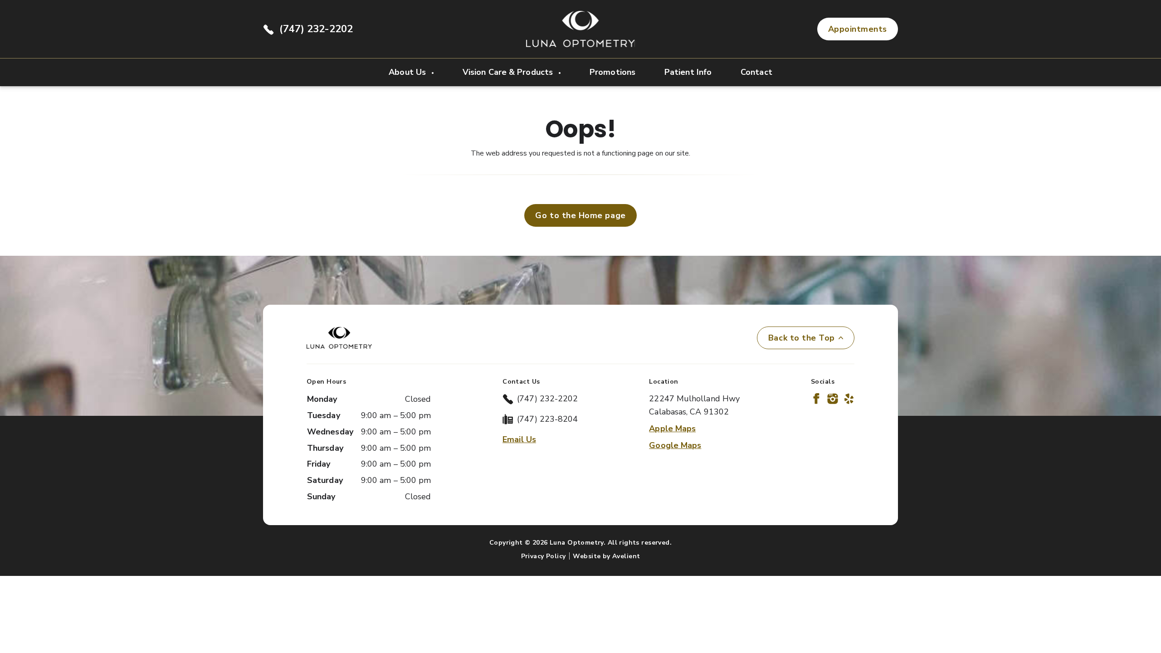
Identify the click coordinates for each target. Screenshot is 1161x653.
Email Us (519, 439)
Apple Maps (672, 428)
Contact (756, 72)
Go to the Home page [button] (580, 215)
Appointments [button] (857, 29)
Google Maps (675, 445)
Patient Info (688, 72)
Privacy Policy (543, 556)
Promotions (612, 72)
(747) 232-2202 (316, 29)
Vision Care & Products (509, 72)
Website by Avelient (606, 556)
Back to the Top (801, 337)
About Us (408, 72)
